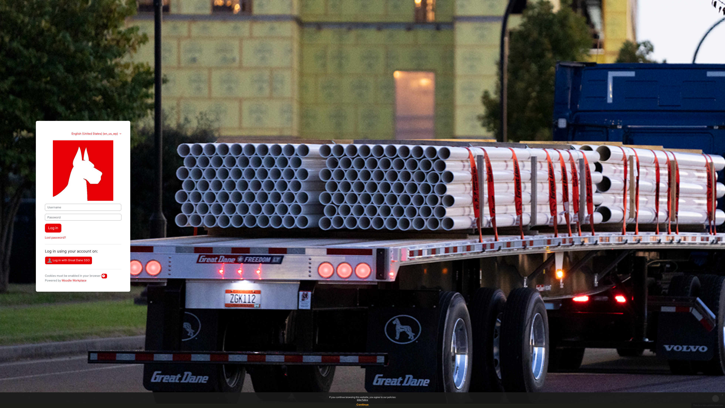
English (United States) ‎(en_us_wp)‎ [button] (95, 133)
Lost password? (55, 237)
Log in (53, 228)
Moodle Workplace (74, 280)
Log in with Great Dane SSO (71, 260)
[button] (104, 276)
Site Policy (362, 399)
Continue (362, 404)
